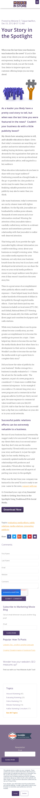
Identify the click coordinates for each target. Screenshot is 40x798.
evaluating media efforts (18, 523)
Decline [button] (24, 793)
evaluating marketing (15, 697)
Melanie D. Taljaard (20, 21)
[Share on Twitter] (14, 536)
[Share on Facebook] (9, 536)
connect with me (29, 486)
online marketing (14, 701)
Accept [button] (16, 793)
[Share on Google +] (19, 536)
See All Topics (12, 713)
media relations (16, 526)
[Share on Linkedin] (24, 536)
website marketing (14, 705)
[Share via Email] (34, 536)
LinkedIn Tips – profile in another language (18, 645)
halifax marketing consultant (18, 708)
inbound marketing (14, 694)
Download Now (12, 509)
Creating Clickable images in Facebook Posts (19, 650)
